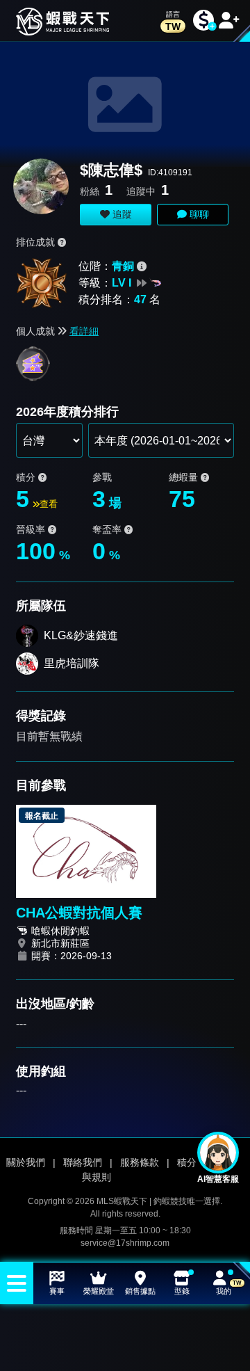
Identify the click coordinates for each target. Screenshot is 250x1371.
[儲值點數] (203, 20)
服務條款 (139, 1162)
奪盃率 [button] (108, 529)
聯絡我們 (82, 1162)
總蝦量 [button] (185, 477)
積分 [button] (27, 477)
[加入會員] (229, 20)
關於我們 (25, 1162)
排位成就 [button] (37, 242)
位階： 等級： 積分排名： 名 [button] (119, 282)
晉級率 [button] (32, 529)
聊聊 (198, 214)
